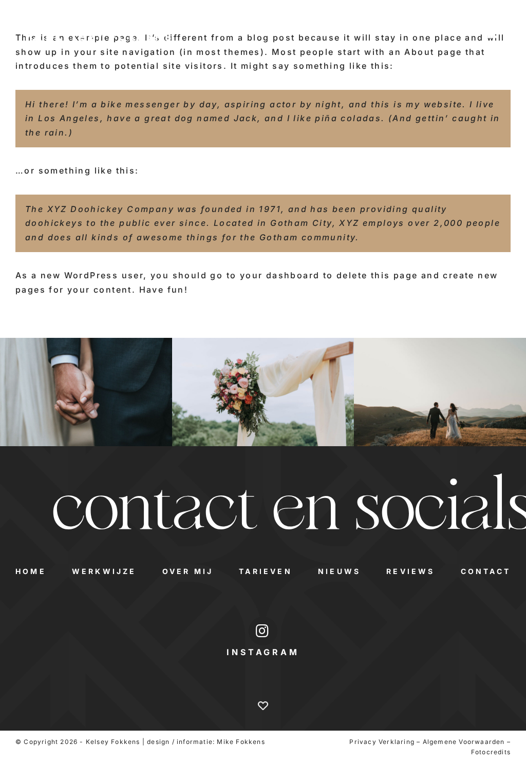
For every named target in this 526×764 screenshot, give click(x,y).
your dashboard (280, 275)
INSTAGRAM (263, 652)
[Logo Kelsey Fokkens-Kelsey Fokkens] (98, 30)
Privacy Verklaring (382, 742)
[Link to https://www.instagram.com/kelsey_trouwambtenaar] (263, 631)
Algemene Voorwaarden (464, 742)
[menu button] (492, 34)
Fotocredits (491, 752)
